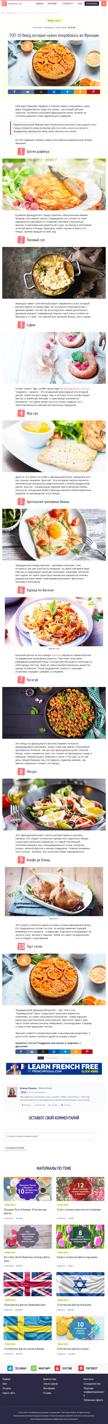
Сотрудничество (92, 1383)
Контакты (88, 1379)
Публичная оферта (93, 1400)
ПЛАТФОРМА (91, 3)
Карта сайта (9, 1393)
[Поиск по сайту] (103, 3)
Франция (66, 1058)
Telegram (27, 1105)
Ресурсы (7, 1388)
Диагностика (49, 1379)
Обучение (52, 3)
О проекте (67, 3)
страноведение (52, 1058)
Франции (57, 655)
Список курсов (50, 1383)
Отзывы (47, 1393)
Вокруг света (54, 20)
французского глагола (76, 388)
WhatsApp (41, 1105)
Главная (39, 3)
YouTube (66, 1105)
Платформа (49, 1388)
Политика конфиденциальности (94, 1391)
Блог (80, 3)
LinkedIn (54, 1105)
